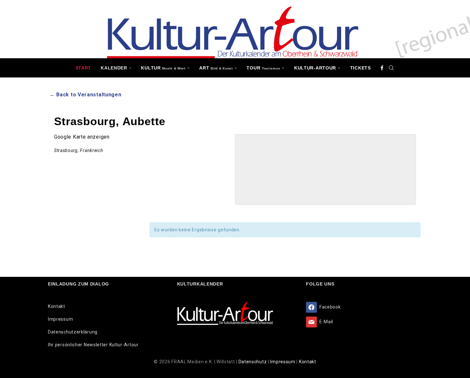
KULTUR (163, 67)
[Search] (391, 68)
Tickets (360, 67)
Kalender (114, 67)
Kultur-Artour (315, 67)
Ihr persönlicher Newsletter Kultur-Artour (93, 344)
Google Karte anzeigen (82, 137)
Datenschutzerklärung (73, 331)
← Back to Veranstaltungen (85, 95)
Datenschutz (253, 361)
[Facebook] (382, 68)
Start (83, 67)
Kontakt (56, 306)
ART (215, 67)
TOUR (263, 67)
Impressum (60, 319)
